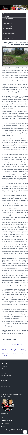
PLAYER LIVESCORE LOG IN (6, 375)
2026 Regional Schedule (8, 33)
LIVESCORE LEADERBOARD (6, 396)
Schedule (5, 21)
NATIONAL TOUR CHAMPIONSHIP (7, 392)
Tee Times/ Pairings (7, 26)
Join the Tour (6, 16)
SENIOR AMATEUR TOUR (5, 386)
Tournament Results (8, 28)
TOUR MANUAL (4, 366)
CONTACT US (3, 373)
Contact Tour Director (8, 38)
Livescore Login (6, 35)
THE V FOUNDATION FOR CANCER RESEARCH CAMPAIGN (11, 394)
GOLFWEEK (3, 383)
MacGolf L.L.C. (18, 430)
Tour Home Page (7, 13)
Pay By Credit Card (7, 23)
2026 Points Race (7, 30)
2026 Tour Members (8, 18)
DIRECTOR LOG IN (4, 378)
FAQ (2, 368)
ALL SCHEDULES (4, 371)
